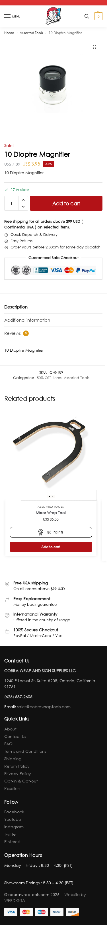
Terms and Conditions (25, 751)
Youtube (12, 819)
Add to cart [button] (50, 546)
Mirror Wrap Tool (51, 512)
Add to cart (66, 203)
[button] (97, 16)
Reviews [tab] (15, 333)
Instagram (14, 826)
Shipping (12, 758)
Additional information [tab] (27, 320)
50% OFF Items (49, 377)
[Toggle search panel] (87, 16)
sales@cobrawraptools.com (44, 706)
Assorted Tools (31, 32)
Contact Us (15, 736)
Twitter (10, 834)
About (10, 729)
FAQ (8, 743)
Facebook (14, 812)
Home (9, 32)
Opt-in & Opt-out (21, 781)
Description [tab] (16, 307)
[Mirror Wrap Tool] (50, 455)
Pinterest (12, 841)
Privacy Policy (17, 773)
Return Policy (17, 766)
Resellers (12, 788)
